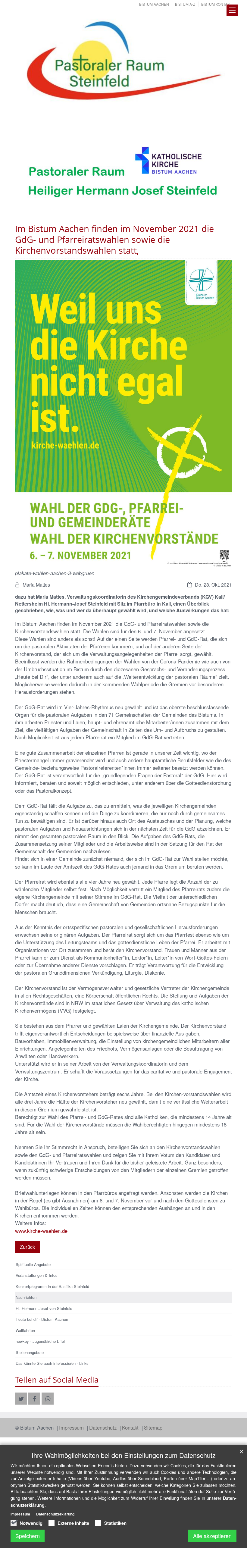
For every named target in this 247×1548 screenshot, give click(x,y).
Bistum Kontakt (216, 4)
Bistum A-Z (185, 4)
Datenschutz (103, 1427)
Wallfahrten (25, 1330)
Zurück (27, 1246)
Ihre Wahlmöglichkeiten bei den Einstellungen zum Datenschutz (124, 1455)
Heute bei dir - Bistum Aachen (42, 1319)
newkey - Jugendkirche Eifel (40, 1341)
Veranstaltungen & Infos (37, 1275)
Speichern (27, 1536)
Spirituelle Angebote (33, 1264)
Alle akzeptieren (212, 1536)
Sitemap (153, 1427)
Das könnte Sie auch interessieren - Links (52, 1363)
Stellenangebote (30, 1352)
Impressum (72, 1427)
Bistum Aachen (154, 4)
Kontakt (131, 1427)
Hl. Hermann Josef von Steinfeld (44, 1308)
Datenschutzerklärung (55, 1514)
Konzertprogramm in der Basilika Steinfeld (52, 1286)
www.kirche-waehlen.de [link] (41, 1230)
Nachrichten (26, 1297)
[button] (21, 1399)
